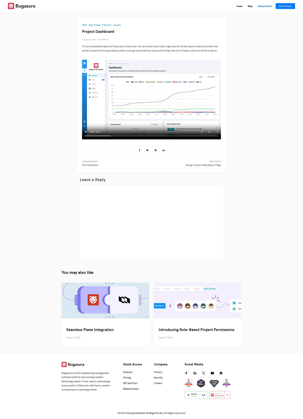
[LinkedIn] (195, 373)
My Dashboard (90, 164)
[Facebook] (186, 373)
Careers (158, 382)
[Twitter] (203, 373)
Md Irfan (104, 39)
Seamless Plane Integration (90, 329)
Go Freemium (285, 6)
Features (107, 25)
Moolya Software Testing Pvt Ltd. (144, 412)
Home (240, 6)
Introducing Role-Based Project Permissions (196, 329)
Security (158, 377)
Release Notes (265, 6)
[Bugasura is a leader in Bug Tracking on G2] (213, 383)
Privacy (158, 371)
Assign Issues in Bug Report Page (203, 164)
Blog (250, 6)
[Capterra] (196, 395)
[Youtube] (212, 373)
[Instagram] (221, 373)
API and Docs (130, 382)
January (117, 25)
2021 (84, 25)
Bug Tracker (95, 25)
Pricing (127, 377)
